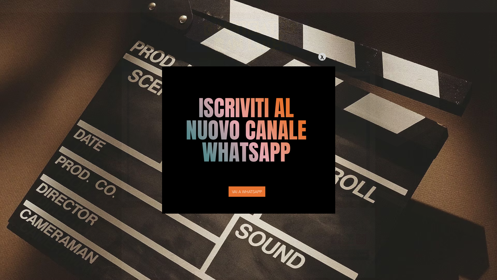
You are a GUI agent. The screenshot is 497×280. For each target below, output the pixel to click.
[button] (322, 57)
